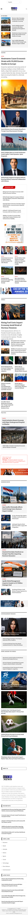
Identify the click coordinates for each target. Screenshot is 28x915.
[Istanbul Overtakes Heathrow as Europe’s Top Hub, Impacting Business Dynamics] (14, 544)
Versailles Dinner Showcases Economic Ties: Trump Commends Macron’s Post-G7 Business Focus (7, 405)
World (4, 846)
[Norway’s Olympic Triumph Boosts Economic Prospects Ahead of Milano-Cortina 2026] (14, 680)
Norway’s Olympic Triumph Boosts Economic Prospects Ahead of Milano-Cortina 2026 (13, 663)
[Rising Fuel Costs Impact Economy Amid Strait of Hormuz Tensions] (13, 330)
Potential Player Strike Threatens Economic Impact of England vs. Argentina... (13, 668)
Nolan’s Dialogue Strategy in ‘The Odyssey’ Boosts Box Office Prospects (12, 639)
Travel (4, 859)
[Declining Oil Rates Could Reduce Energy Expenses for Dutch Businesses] (5, 592)
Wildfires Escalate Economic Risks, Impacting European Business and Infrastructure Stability (11, 217)
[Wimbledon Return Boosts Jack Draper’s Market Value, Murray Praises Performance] (14, 749)
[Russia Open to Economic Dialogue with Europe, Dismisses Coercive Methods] (21, 381)
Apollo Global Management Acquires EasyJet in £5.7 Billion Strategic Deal (12, 583)
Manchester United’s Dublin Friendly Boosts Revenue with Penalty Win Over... (13, 658)
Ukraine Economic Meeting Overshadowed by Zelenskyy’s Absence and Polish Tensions (6, 386)
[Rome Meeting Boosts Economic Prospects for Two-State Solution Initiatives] (7, 364)
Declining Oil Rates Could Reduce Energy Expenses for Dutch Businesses (19, 591)
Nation (4, 852)
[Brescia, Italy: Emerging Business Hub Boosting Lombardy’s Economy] (5, 20)
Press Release (6, 866)
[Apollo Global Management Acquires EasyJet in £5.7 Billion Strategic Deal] (14, 573)
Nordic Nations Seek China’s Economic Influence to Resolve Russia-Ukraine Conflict (20, 261)
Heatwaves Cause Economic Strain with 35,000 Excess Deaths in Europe (19, 34)
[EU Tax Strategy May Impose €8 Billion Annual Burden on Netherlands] (5, 518)
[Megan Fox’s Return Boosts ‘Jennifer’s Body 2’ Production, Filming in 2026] (14, 627)
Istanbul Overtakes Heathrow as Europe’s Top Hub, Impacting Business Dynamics (12, 554)
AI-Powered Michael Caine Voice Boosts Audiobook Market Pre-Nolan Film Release (13, 644)
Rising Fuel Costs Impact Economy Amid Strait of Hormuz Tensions (13, 192)
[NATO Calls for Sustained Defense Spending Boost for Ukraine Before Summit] (21, 364)
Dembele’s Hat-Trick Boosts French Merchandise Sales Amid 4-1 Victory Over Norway (12, 711)
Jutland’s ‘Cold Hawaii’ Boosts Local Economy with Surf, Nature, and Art (12, 211)
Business (5, 842)
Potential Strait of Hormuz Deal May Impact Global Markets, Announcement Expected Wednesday (14, 205)
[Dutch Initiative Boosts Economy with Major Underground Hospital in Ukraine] (5, 28)
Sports (4, 856)
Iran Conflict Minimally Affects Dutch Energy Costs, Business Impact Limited (19, 42)
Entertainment (6, 870)
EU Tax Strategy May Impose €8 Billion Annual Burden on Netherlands (19, 517)
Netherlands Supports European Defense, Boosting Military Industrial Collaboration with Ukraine (13, 179)
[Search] (26, 9)
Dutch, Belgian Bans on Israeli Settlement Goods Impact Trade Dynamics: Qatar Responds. (13, 154)
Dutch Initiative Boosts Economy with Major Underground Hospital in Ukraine (13, 422)
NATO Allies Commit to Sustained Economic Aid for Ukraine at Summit (14, 446)
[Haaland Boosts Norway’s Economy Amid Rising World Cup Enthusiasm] (14, 726)
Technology (6, 863)
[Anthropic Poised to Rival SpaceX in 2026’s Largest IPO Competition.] (5, 526)
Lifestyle (5, 849)
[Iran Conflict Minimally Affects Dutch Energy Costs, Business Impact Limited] (5, 43)
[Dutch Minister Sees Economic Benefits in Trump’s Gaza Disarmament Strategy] (14, 121)
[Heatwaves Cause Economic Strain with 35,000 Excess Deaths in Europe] (5, 35)
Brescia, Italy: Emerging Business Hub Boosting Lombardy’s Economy (18, 19)
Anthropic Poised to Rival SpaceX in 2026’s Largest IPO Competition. (19, 526)
